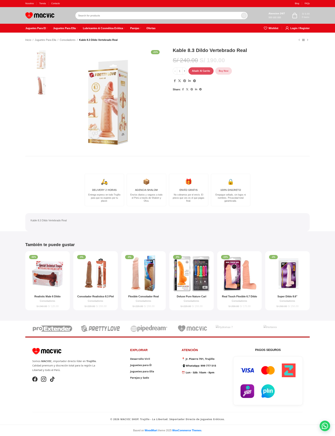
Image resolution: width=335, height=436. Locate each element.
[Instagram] (43, 380)
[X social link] (179, 81)
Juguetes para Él (141, 365)
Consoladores (68, 39)
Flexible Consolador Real (143, 296)
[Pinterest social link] (184, 81)
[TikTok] (52, 380)
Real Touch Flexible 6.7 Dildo (239, 296)
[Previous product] (299, 40)
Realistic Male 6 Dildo (47, 296)
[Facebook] (35, 380)
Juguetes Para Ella (45, 39)
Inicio (28, 39)
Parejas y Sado (139, 377)
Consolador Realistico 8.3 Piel (95, 296)
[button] (325, 426)
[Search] (244, 15)
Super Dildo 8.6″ (287, 296)
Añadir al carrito (201, 71)
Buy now (223, 71)
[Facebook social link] (175, 81)
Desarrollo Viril (140, 358)
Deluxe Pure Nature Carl (191, 296)
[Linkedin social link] (189, 81)
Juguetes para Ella (142, 371)
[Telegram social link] (194, 81)
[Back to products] (303, 40)
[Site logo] (39, 15)
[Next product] (308, 40)
